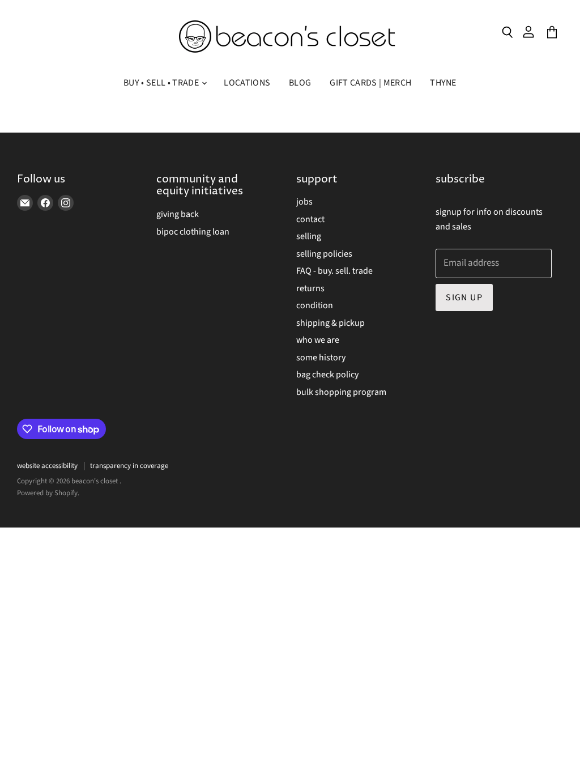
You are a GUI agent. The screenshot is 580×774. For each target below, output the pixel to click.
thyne (443, 82)
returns (310, 288)
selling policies (324, 254)
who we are (317, 340)
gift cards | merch (370, 82)
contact (310, 219)
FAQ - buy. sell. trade (334, 271)
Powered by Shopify (47, 493)
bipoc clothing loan (192, 232)
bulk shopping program (341, 392)
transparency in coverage (129, 466)
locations (247, 82)
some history (321, 357)
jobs (304, 201)
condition (314, 305)
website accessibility (47, 466)
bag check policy (327, 374)
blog (300, 82)
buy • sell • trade (162, 82)
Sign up (464, 297)
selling (308, 236)
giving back (177, 214)
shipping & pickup (330, 323)
